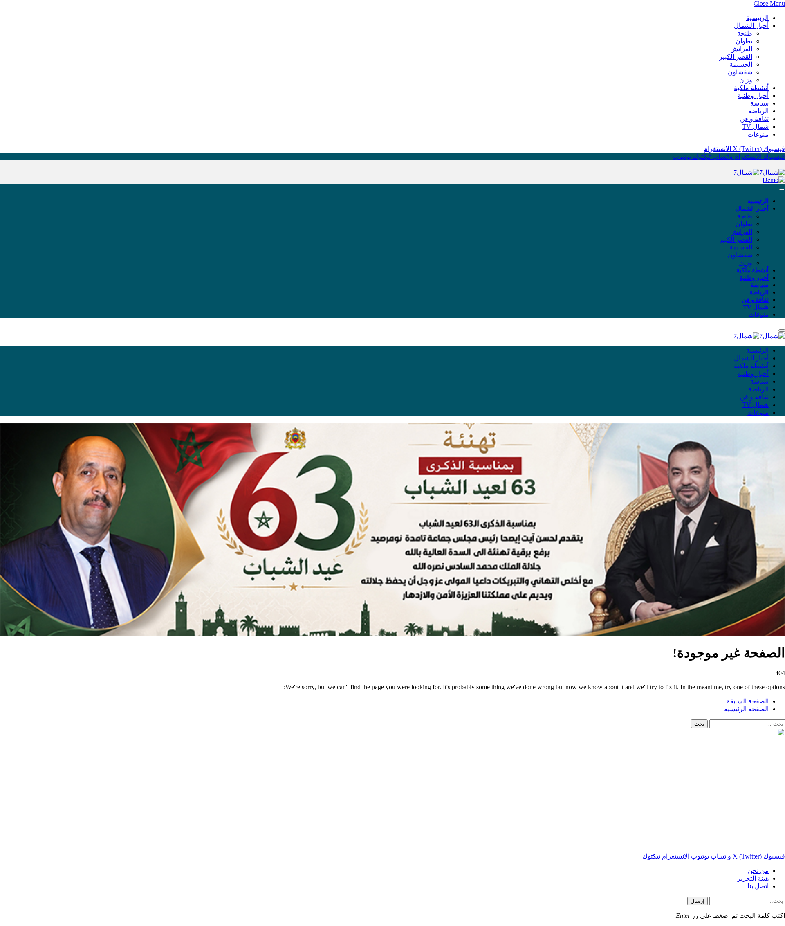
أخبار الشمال (751, 25)
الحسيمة (740, 64)
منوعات (758, 134)
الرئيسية (757, 17)
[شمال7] (759, 172)
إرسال (697, 901)
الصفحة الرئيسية (746, 709)
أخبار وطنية (753, 95)
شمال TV (755, 126)
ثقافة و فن (754, 118)
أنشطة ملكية (751, 87)
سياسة (759, 103)
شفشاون (740, 72)
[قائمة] (781, 190)
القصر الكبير (735, 56)
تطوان (744, 41)
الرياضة (758, 111)
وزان (745, 79)
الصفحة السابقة (748, 701)
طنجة (744, 33)
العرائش (741, 48)
